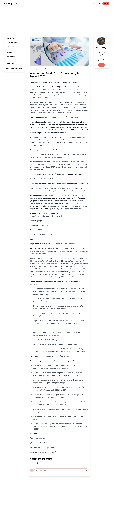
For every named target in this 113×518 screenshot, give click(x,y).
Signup (106, 3)
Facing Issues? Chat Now (13, 68)
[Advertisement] (56, 20)
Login (98, 3)
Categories (10, 63)
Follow (101, 65)
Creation (10, 53)
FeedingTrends (11, 3)
